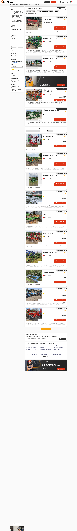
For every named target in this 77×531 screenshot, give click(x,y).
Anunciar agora (61, 85)
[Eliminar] (34, 11)
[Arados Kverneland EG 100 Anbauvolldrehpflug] (34, 95)
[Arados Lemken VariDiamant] (34, 276)
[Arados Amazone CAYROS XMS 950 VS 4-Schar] (34, 217)
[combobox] (17, 67)
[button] (75, 2)
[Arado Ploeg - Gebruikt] (34, 23)
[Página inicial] (10, 4)
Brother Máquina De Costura (32, 349)
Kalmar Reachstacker (43, 352)
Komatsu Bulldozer (43, 354)
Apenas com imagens (17, 86)
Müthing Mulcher (57, 345)
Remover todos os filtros (32, 13)
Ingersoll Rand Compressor (45, 349)
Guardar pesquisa (46, 329)
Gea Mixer (41, 347)
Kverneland (15, 39)
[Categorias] (14, 2)
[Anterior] (26, 23)
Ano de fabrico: (14, 53)
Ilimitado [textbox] (14, 66)
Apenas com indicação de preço (17, 51)
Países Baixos (17, 70)
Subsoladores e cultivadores (32, 130)
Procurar (47, 1)
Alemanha (16, 69)
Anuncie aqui (18, 524)
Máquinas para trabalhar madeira (17, 22)
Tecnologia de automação (17, 25)
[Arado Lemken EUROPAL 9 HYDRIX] (34, 294)
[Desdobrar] (46, 34)
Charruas (17, 13)
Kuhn (14, 36)
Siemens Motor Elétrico (58, 352)
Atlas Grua (28, 345)
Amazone (14, 35)
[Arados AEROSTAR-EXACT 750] (34, 140)
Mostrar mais (46, 356)
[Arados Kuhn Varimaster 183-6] (34, 237)
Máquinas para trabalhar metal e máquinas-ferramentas (17, 16)
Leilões (14, 81)
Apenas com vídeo (16, 87)
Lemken (14, 38)
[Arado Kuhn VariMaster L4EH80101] (34, 314)
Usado (14, 75)
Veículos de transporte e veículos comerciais (17, 20)
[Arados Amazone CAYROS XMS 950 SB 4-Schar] (34, 115)
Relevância (61, 8)
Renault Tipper (56, 349)
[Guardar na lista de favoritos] (65, 19)
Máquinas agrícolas (17, 9)
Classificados (15, 80)
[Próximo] (41, 23)
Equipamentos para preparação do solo (18, 12)
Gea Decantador (42, 345)
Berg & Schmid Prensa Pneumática (33, 347)
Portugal (14, 62)
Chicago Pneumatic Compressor (32, 354)
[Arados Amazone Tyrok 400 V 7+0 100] (34, 256)
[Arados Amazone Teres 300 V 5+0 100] (34, 42)
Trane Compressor (57, 354)
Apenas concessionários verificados (16, 90)
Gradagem (49, 130)
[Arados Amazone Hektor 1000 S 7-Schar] (34, 197)
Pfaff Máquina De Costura (58, 347)
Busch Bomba (29, 352)
